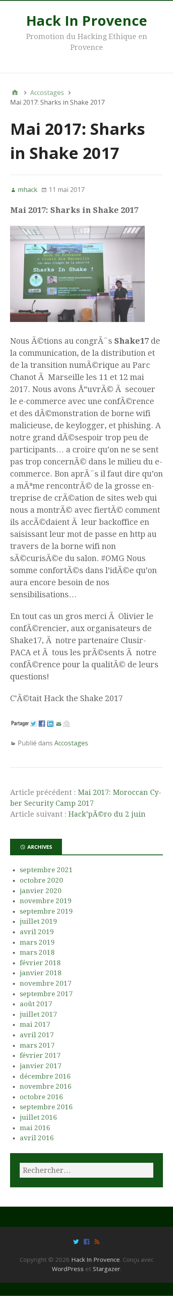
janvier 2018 (41, 973)
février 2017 (40, 1055)
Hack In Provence (86, 20)
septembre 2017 (46, 994)
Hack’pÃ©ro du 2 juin (107, 814)
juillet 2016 (38, 1117)
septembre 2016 (46, 1107)
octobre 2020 (41, 880)
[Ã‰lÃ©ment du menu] (76, 1241)
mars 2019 (37, 942)
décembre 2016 (45, 1076)
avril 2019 (37, 932)
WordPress (68, 1269)
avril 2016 (37, 1138)
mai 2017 (35, 1024)
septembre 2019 (46, 911)
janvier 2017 (41, 1066)
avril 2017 (37, 1035)
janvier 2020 (41, 891)
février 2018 (40, 963)
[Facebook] (86, 1241)
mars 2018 (37, 952)
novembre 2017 (46, 983)
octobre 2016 (41, 1097)
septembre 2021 (46, 870)
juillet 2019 (38, 921)
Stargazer (106, 1269)
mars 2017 (37, 1045)
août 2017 (36, 1004)
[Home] (15, 92)
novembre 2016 (46, 1086)
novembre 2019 (46, 901)
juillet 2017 (38, 1014)
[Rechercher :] (86, 1170)
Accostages (71, 743)
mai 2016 (35, 1128)
